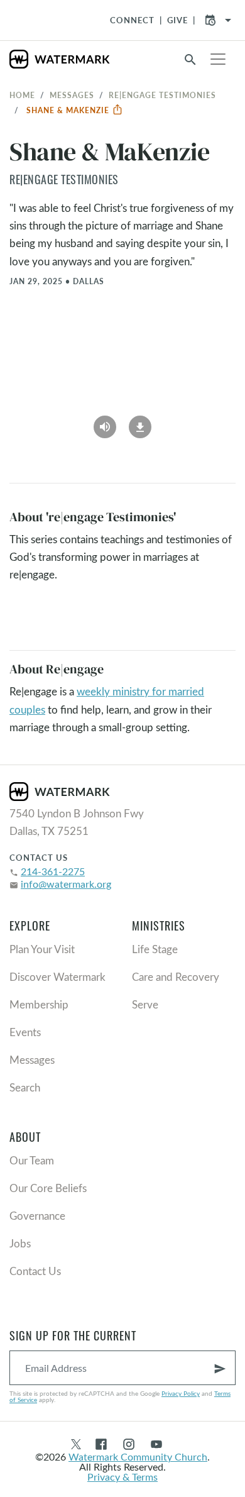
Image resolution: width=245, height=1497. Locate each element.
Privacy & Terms (122, 1476)
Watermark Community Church (137, 1456)
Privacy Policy (180, 1393)
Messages (72, 95)
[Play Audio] (104, 422)
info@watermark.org (66, 883)
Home (22, 95)
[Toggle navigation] (218, 59)
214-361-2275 (53, 871)
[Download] (140, 422)
